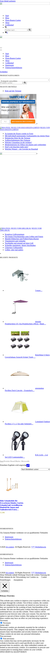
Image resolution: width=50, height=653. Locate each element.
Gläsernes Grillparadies (14, 248)
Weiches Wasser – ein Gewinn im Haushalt (21, 149)
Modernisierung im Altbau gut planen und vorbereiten (25, 145)
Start (7, 16)
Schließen (4, 72)
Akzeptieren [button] (18, 580)
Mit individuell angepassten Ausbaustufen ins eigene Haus (27, 136)
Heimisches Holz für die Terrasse (17, 138)
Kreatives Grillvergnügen (14, 234)
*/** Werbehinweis (38, 547)
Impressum (9, 65)
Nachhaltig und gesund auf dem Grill (19, 243)
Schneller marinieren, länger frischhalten (20, 245)
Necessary (7, 623)
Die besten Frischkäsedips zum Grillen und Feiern (24, 237)
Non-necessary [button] (5, 636)
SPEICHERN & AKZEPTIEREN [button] (13, 652)
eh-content (10, 547)
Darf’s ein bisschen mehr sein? (16, 147)
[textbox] (25, 81)
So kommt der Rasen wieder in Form (19, 134)
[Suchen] (30, 29)
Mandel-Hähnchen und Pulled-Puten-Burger (22, 239)
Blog (7, 18)
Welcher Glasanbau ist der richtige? (18, 142)
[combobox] (25, 80)
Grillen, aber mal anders (14, 250)
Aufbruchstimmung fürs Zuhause (17, 140)
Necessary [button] (4, 620)
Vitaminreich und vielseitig (15, 241)
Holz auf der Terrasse (13, 91)
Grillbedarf (9, 25)
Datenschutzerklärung (13, 68)
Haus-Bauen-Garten (13, 20)
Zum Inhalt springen (8, 1)
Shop (7, 23)
